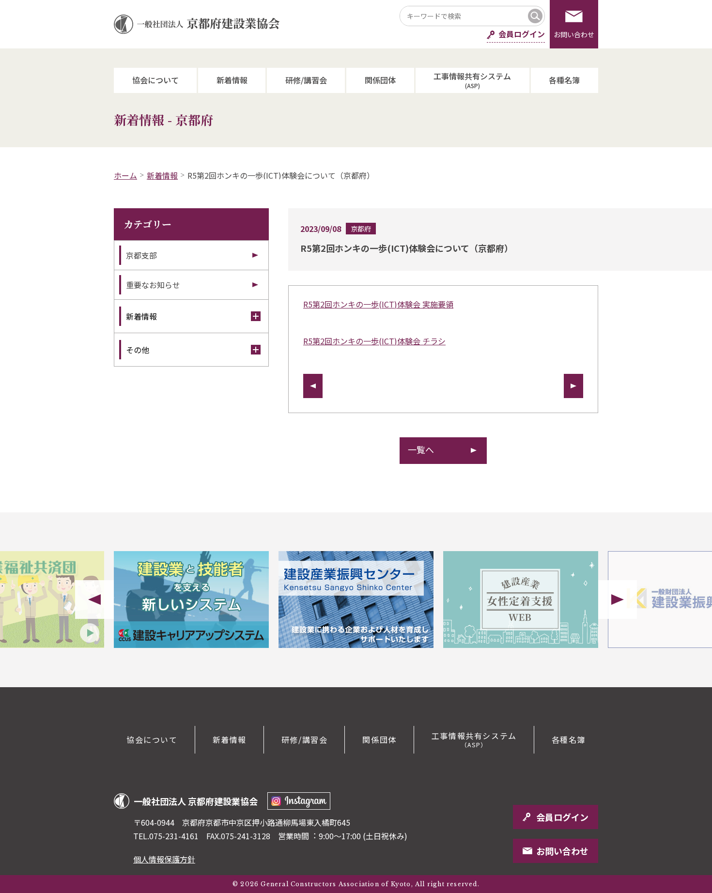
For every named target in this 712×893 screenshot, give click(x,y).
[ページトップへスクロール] (668, 687)
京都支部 (141, 255)
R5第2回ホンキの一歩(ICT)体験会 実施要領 (378, 304)
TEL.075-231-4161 (166, 836)
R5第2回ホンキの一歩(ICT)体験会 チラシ (374, 341)
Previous (94, 599)
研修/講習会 (306, 80)
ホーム (125, 175)
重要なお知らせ (153, 285)
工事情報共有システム (472, 79)
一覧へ (421, 449)
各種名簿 (564, 80)
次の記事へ (573, 386)
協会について (155, 80)
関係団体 (380, 80)
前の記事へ (313, 386)
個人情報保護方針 (164, 859)
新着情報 (232, 80)
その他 (137, 349)
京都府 (361, 228)
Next (617, 599)
